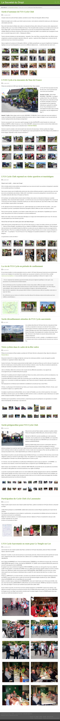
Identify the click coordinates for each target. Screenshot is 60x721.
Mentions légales (38, 718)
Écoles (44, 716)
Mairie (40, 716)
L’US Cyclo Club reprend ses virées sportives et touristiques (27, 176)
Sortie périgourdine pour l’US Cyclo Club (19, 425)
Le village (36, 716)
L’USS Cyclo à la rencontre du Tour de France (21, 80)
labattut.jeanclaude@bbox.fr (7, 275)
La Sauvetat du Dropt (12, 2)
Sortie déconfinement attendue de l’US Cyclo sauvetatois (26, 319)
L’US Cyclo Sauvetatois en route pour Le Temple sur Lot (26, 544)
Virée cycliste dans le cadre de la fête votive (20, 347)
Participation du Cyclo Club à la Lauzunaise (20, 498)
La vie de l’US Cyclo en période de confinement (22, 266)
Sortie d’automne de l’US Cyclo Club (17, 12)
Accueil (31, 716)
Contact (32, 718)
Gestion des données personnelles (51, 718)
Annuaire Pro (50, 716)
